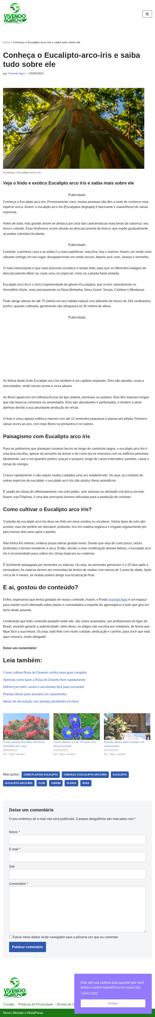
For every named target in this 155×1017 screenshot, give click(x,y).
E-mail (14, 849)
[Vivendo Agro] (15, 14)
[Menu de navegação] (147, 14)
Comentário (18, 883)
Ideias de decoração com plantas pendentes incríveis (41, 701)
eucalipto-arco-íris (18, 783)
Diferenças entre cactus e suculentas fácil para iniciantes (43, 687)
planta (71, 783)
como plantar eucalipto (41, 774)
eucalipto (120, 774)
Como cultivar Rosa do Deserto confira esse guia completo (45, 672)
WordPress (35, 1013)
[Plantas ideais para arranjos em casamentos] (127, 726)
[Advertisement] (77, 348)
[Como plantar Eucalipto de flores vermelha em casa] (26, 726)
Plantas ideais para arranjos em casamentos (35, 694)
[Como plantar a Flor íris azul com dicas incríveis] (76, 726)
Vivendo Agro (16, 73)
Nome (14, 832)
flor (42, 783)
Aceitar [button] (113, 1003)
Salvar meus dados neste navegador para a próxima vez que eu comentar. (65, 937)
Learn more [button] (89, 993)
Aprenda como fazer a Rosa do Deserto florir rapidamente (44, 680)
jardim (56, 783)
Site (12, 866)
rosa (85, 783)
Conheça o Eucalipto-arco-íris (85, 774)
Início (6, 42)
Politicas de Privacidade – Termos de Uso (48, 1004)
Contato (8, 1004)
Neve (7, 1013)
